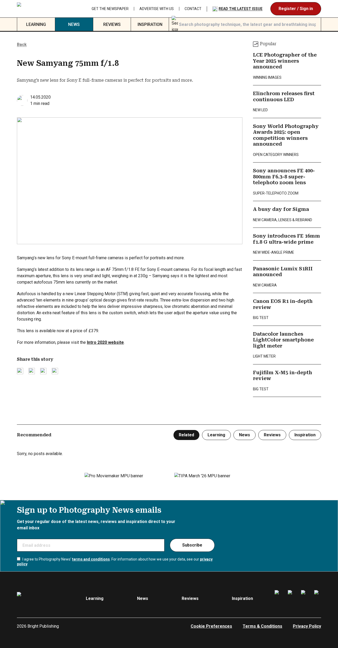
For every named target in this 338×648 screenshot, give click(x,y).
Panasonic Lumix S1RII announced (283, 271)
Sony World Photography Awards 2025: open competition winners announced (286, 135)
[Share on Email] (43, 371)
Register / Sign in (296, 8)
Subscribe (192, 545)
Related (186, 434)
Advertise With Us (156, 9)
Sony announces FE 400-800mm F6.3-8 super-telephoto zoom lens (284, 176)
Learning (36, 24)
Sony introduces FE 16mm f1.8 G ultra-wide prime (286, 239)
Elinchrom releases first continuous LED (283, 96)
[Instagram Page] (291, 598)
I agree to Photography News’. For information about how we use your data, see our (115, 561)
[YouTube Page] (317, 598)
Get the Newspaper (110, 9)
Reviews (112, 24)
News (74, 24)
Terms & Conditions (262, 626)
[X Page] (304, 598)
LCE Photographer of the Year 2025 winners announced (285, 61)
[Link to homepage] (40, 8)
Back (22, 44)
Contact (193, 9)
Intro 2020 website (105, 342)
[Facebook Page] (278, 598)
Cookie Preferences (211, 626)
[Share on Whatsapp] (55, 371)
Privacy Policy (307, 626)
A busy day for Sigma (281, 209)
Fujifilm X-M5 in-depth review (282, 375)
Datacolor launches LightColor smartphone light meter (283, 340)
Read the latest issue (240, 9)
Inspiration (150, 24)
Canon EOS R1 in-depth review (283, 304)
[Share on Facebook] (32, 371)
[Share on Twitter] (20, 371)
